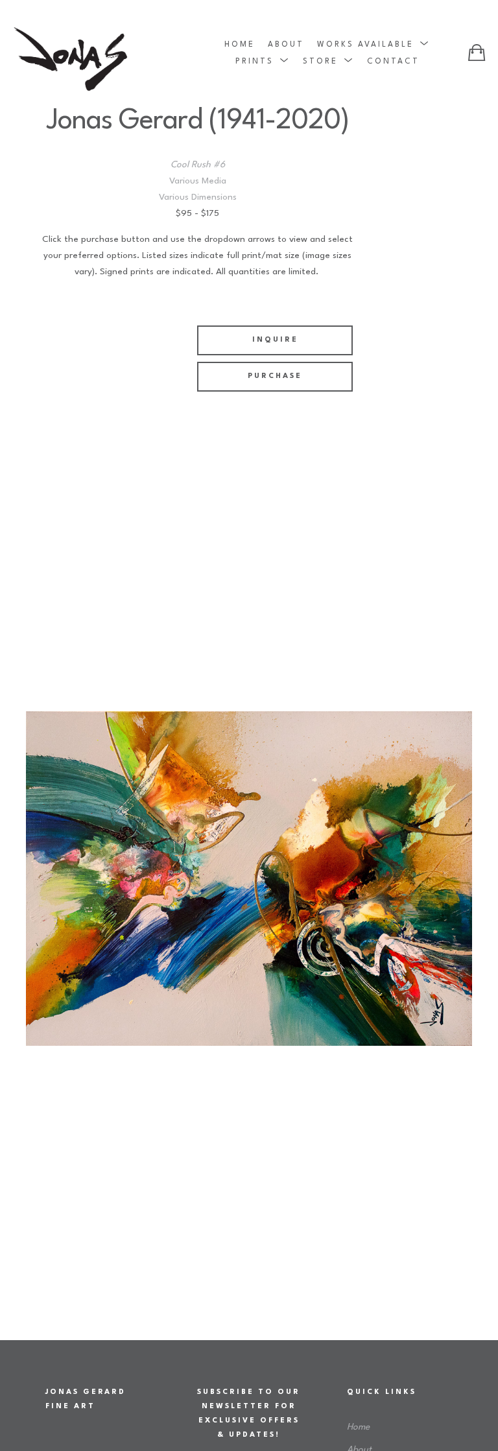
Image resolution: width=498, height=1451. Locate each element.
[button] (373, 44)
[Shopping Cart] (476, 52)
